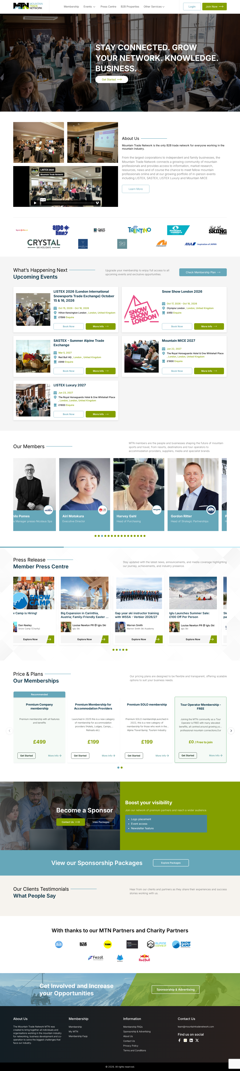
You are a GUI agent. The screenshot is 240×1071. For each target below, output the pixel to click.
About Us (128, 1036)
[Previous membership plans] (9, 730)
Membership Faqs (78, 1036)
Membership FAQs (133, 1026)
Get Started (109, 79)
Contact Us (68, 822)
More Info (98, 326)
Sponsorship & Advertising (176, 989)
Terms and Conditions (134, 1050)
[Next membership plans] (231, 730)
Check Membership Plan (201, 272)
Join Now (211, 6)
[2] (122, 768)
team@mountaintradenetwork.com (196, 1026)
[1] (118, 768)
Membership (71, 6)
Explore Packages (171, 862)
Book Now (68, 326)
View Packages (100, 822)
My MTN (73, 1031)
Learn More (136, 189)
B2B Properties (130, 6)
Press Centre (108, 6)
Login (192, 6)
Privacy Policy (130, 1045)
